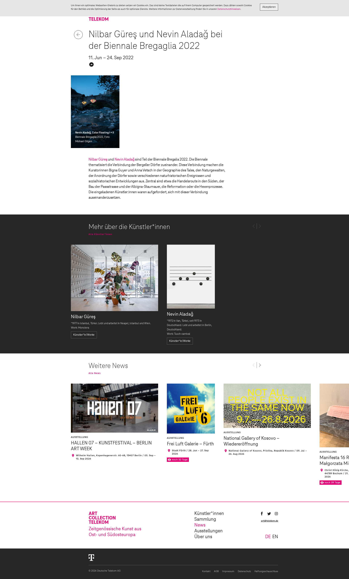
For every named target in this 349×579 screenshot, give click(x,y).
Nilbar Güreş (98, 159)
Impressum (228, 571)
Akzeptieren (269, 7)
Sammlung (205, 519)
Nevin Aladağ (124, 159)
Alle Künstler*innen (100, 234)
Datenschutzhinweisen (228, 9)
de (268, 536)
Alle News (95, 373)
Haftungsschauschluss (266, 571)
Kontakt (206, 571)
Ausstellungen (208, 531)
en (275, 536)
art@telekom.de (269, 521)
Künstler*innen (209, 513)
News (199, 525)
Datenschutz (244, 571)
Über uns (203, 536)
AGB (216, 571)
